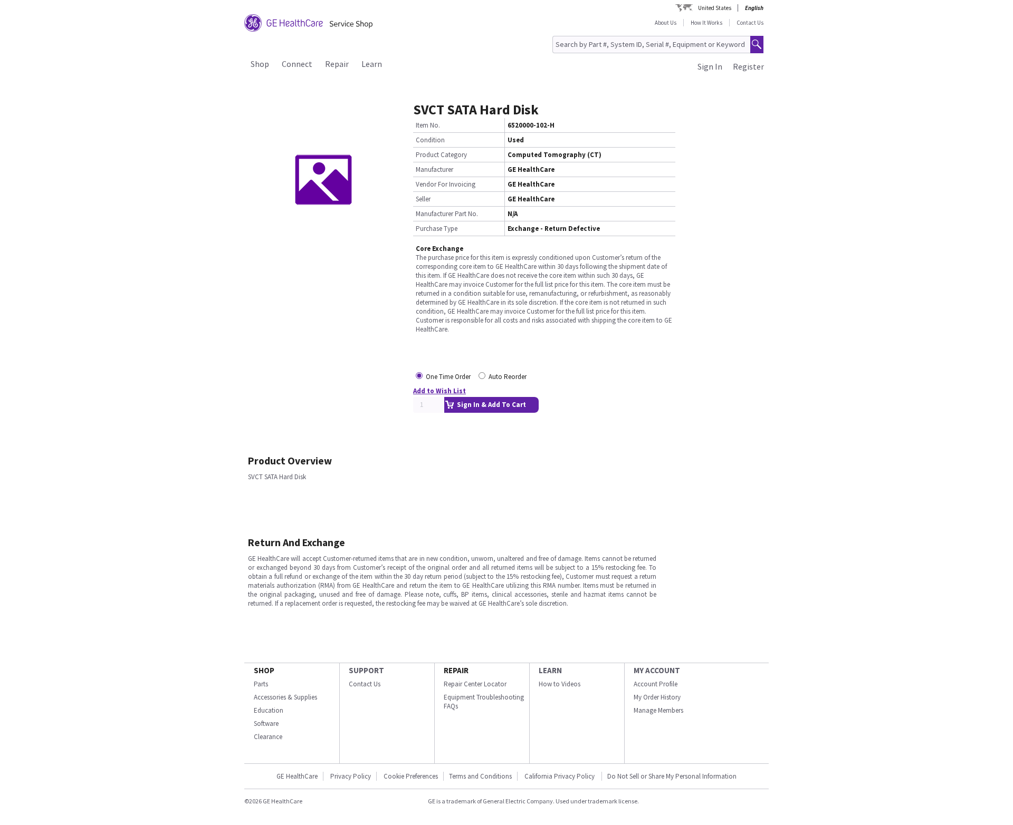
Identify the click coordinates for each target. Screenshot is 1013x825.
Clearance (268, 736)
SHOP (264, 670)
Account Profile (655, 684)
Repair (337, 64)
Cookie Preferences (411, 776)
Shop (260, 64)
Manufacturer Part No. (447, 213)
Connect (297, 64)
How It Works (706, 22)
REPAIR (456, 670)
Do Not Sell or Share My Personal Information (672, 776)
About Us (665, 22)
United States (714, 8)
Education (268, 710)
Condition (430, 139)
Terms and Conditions (480, 776)
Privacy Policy (350, 776)
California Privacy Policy (560, 776)
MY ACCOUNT (657, 670)
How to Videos (559, 684)
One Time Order (448, 376)
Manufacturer (434, 169)
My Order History (657, 697)
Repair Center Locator (475, 684)
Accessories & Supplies (285, 697)
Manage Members (658, 710)
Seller (423, 199)
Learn (371, 64)
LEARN (550, 670)
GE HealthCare (297, 776)
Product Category (441, 154)
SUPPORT (366, 670)
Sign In (709, 66)
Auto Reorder (508, 376)
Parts (261, 684)
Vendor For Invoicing (445, 184)
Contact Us (750, 22)
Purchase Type (436, 228)
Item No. (428, 125)
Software (266, 723)
